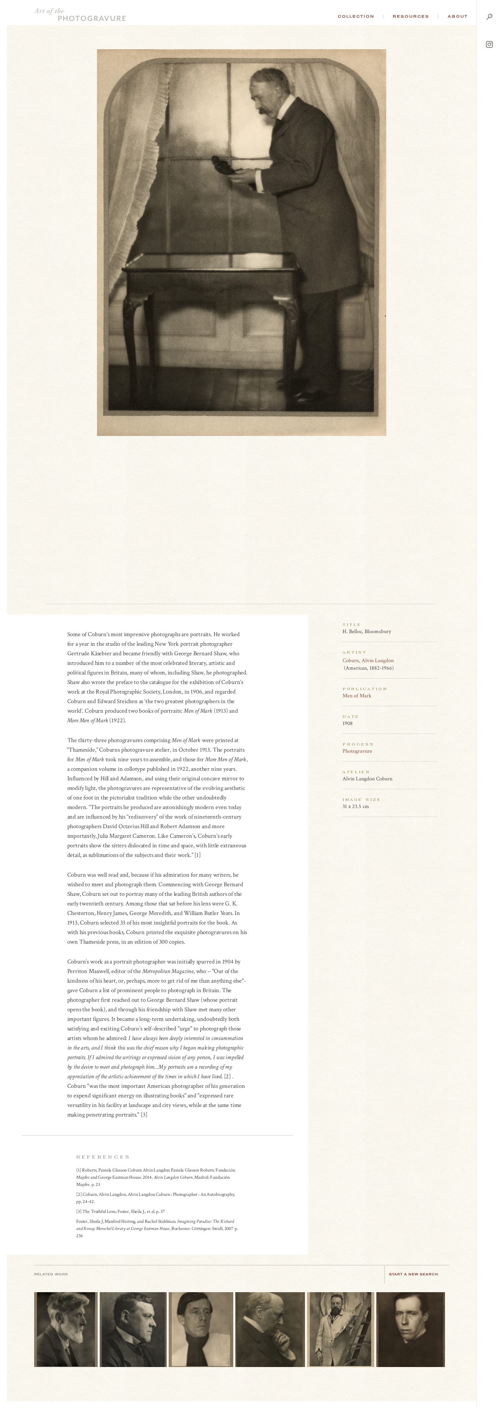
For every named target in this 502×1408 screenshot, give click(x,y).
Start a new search (413, 1274)
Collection (356, 16)
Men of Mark (357, 695)
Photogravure (357, 751)
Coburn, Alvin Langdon (368, 660)
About (458, 16)
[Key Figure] (433, 660)
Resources (411, 16)
